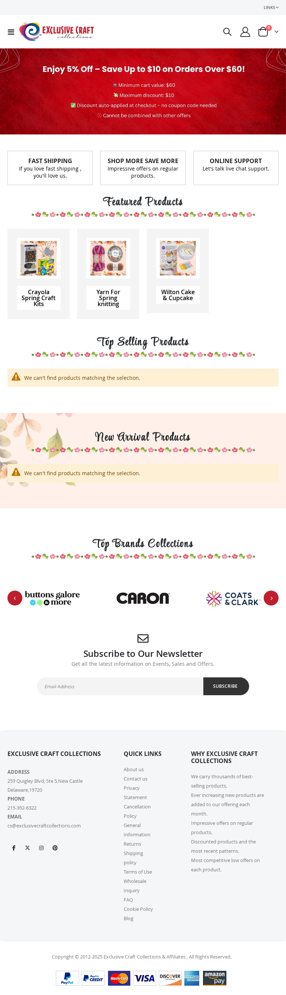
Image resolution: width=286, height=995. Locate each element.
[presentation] (14, 598)
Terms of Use (138, 871)
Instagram (41, 847)
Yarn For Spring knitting (108, 298)
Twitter (27, 847)
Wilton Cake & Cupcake (178, 295)
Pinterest (55, 847)
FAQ (128, 899)
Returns (132, 843)
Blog (128, 918)
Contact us (135, 778)
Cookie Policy (138, 909)
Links (269, 7)
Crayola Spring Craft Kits (38, 298)
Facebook (13, 847)
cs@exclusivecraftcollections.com (44, 825)
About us (134, 769)
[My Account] (245, 32)
